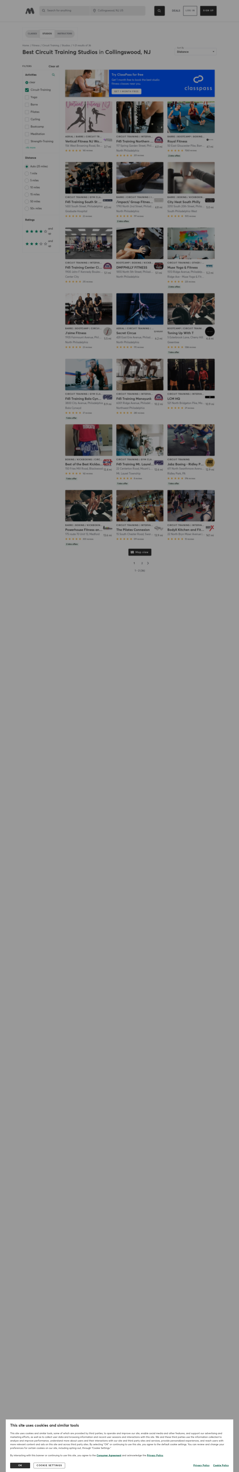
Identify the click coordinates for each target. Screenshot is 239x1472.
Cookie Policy (221, 1465)
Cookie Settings (49, 1465)
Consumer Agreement (109, 1455)
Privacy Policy (155, 1455)
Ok (20, 1465)
